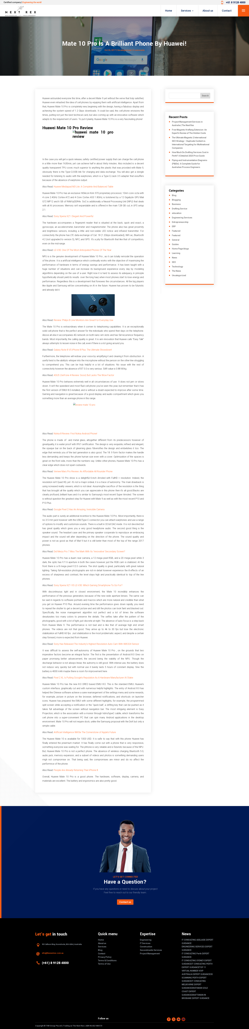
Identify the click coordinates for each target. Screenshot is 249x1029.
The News (176, 271)
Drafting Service (179, 209)
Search (205, 96)
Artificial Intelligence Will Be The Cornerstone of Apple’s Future (85, 732)
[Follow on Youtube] (183, 1019)
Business (176, 204)
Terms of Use (104, 964)
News (174, 257)
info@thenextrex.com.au (52, 953)
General (175, 240)
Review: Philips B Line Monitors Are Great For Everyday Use (83, 320)
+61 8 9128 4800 (235, 2)
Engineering (145, 940)
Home (168, 10)
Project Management (150, 953)
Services (186, 10)
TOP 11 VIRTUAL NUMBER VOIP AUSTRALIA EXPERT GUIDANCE (196, 970)
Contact (227, 10)
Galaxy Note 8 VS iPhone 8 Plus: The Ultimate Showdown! (83, 349)
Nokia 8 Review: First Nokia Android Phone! (75, 433)
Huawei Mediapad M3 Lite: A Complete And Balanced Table (83, 186)
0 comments (139, 50)
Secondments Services (151, 950)
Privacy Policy (104, 957)
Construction (146, 946)
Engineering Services (182, 217)
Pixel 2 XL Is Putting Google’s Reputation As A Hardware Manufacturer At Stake (93, 677)
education (176, 213)
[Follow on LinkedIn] (178, 1019)
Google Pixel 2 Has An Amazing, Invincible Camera (79, 509)
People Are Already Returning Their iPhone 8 (76, 770)
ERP (174, 226)
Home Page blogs (180, 249)
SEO (174, 262)
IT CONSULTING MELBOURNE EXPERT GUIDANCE (194, 984)
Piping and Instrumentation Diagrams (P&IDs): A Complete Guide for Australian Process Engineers (189, 163)
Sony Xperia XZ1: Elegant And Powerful (73, 216)
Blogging (176, 200)
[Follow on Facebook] (169, 1019)
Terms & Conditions (107, 960)
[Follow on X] (174, 1019)
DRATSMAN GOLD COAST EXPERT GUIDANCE (195, 991)
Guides (175, 244)
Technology (177, 266)
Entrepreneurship (180, 222)
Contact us (125, 902)
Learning (176, 253)
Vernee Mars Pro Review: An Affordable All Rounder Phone (83, 471)
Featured (176, 231)
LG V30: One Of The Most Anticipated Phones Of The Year (82, 250)
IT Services (145, 943)
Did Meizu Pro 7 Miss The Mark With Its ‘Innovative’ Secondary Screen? (89, 551)
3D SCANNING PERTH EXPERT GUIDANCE (197, 977)
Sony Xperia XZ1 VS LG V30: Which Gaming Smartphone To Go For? (88, 585)
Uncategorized (124, 50)
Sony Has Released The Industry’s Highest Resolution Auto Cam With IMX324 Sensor (96, 644)
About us (208, 10)
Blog (174, 195)
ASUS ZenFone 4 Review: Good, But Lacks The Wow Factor (84, 375)
